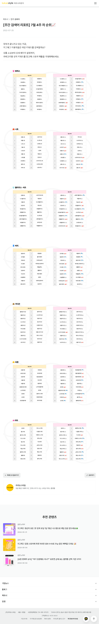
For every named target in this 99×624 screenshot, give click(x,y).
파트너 (5, 19)
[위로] (94, 619)
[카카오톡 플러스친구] (86, 619)
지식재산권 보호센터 (36, 619)
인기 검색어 (15, 19)
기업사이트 (24, 619)
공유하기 (91, 475)
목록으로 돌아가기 (13, 475)
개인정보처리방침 (73, 619)
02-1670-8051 (52, 616)
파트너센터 (47, 619)
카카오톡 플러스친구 (59, 619)
